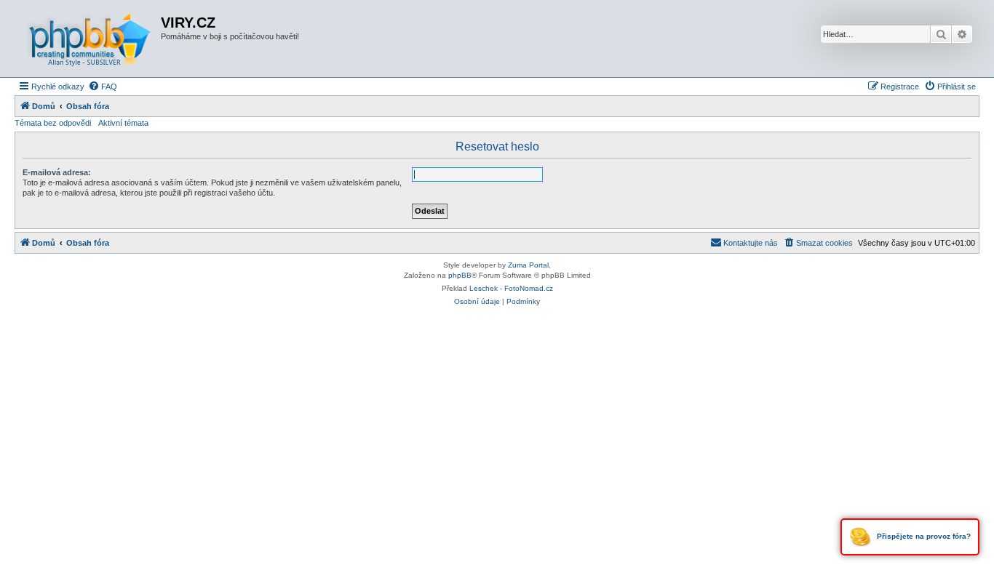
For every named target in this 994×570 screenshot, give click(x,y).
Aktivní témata (123, 123)
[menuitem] (102, 86)
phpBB (460, 275)
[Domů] (89, 38)
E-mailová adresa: (57, 172)
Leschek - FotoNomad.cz (511, 288)
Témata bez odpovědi (53, 123)
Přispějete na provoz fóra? (923, 536)
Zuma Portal (528, 265)
